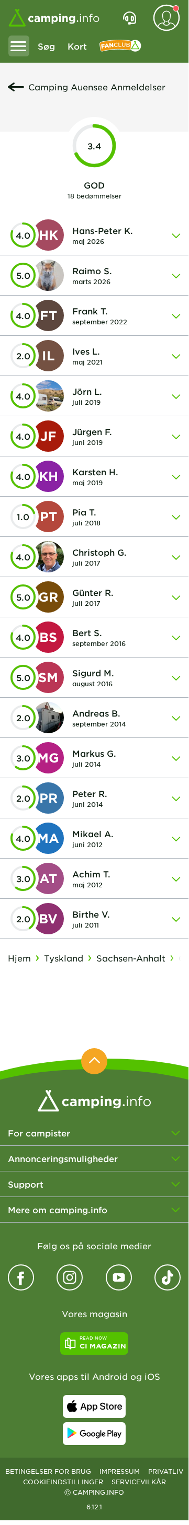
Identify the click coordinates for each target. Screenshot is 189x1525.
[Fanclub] (120, 46)
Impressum (119, 1471)
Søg (46, 46)
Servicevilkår (139, 1481)
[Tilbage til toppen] (94, 1061)
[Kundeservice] (129, 17)
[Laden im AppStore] (94, 1406)
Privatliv (165, 1471)
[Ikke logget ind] (166, 17)
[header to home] (53, 18)
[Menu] (18, 46)
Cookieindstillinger (63, 1481)
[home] (94, 1099)
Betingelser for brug (48, 1471)
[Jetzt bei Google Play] (94, 1433)
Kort (77, 46)
